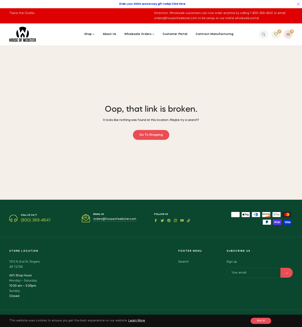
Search (183, 261)
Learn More (136, 320)
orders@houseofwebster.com (114, 219)
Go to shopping (151, 134)
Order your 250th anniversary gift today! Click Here (152, 4)
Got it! (261, 321)
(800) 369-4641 (36, 220)
